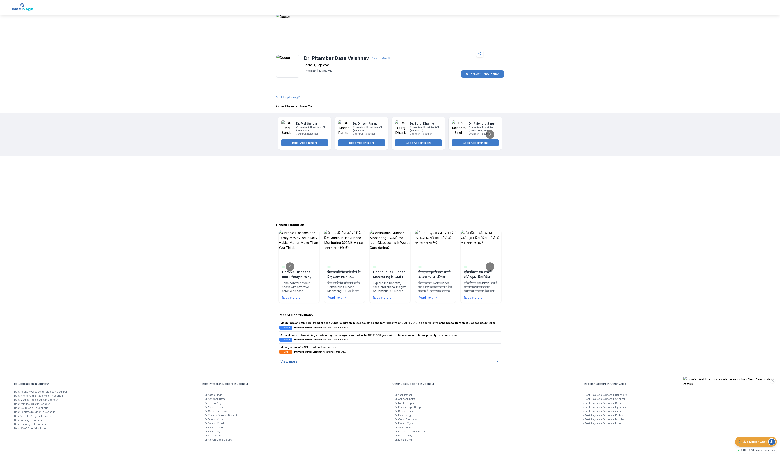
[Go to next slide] (490, 134)
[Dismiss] (772, 380)
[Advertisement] (390, 188)
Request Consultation (484, 74)
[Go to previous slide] (290, 266)
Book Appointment (304, 142)
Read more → (291, 297)
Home (294, 43)
